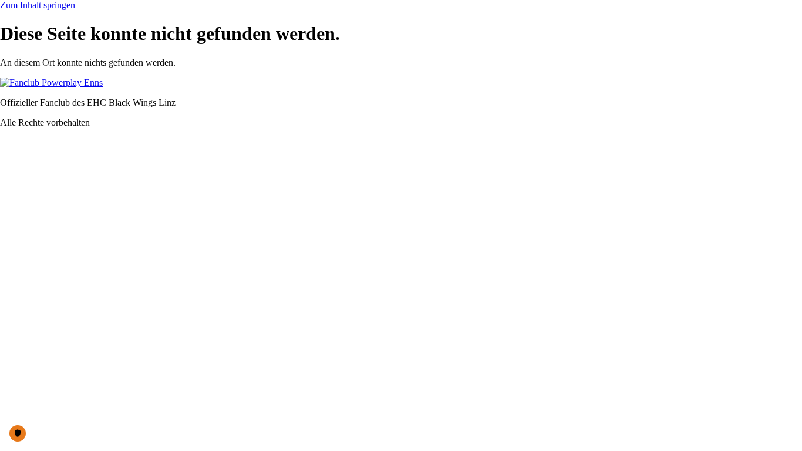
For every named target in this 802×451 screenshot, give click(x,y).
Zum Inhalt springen (37, 5)
